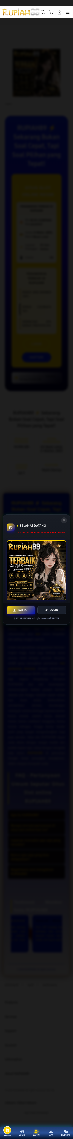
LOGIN (54, 610)
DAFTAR (23, 610)
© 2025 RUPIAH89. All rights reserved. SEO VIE (37, 618)
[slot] (11, 11)
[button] (51, 12)
